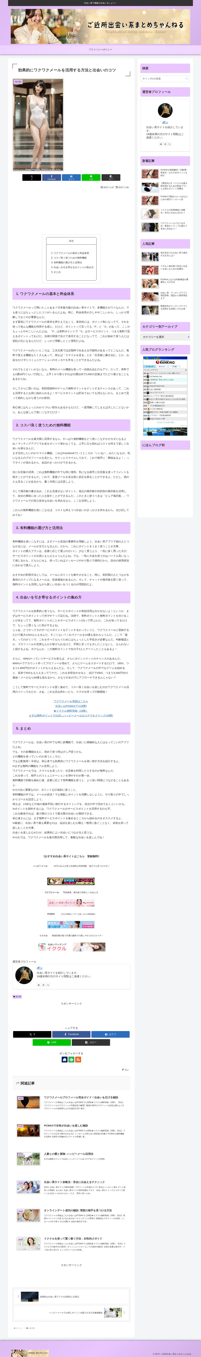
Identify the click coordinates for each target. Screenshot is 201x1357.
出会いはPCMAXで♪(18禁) (71, 706)
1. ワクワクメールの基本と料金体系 (70, 253)
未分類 (18, 997)
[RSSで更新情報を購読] (48, 985)
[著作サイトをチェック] (39, 985)
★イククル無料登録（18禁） (71, 710)
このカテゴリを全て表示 (165, 422)
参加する (183, 426)
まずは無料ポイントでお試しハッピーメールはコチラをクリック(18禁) (71, 715)
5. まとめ (56, 272)
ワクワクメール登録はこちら (71, 701)
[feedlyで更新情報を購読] (43, 985)
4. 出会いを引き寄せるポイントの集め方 (72, 267)
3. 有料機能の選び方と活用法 (66, 262)
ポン (40, 968)
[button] (111, 177)
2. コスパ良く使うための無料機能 (69, 257)
